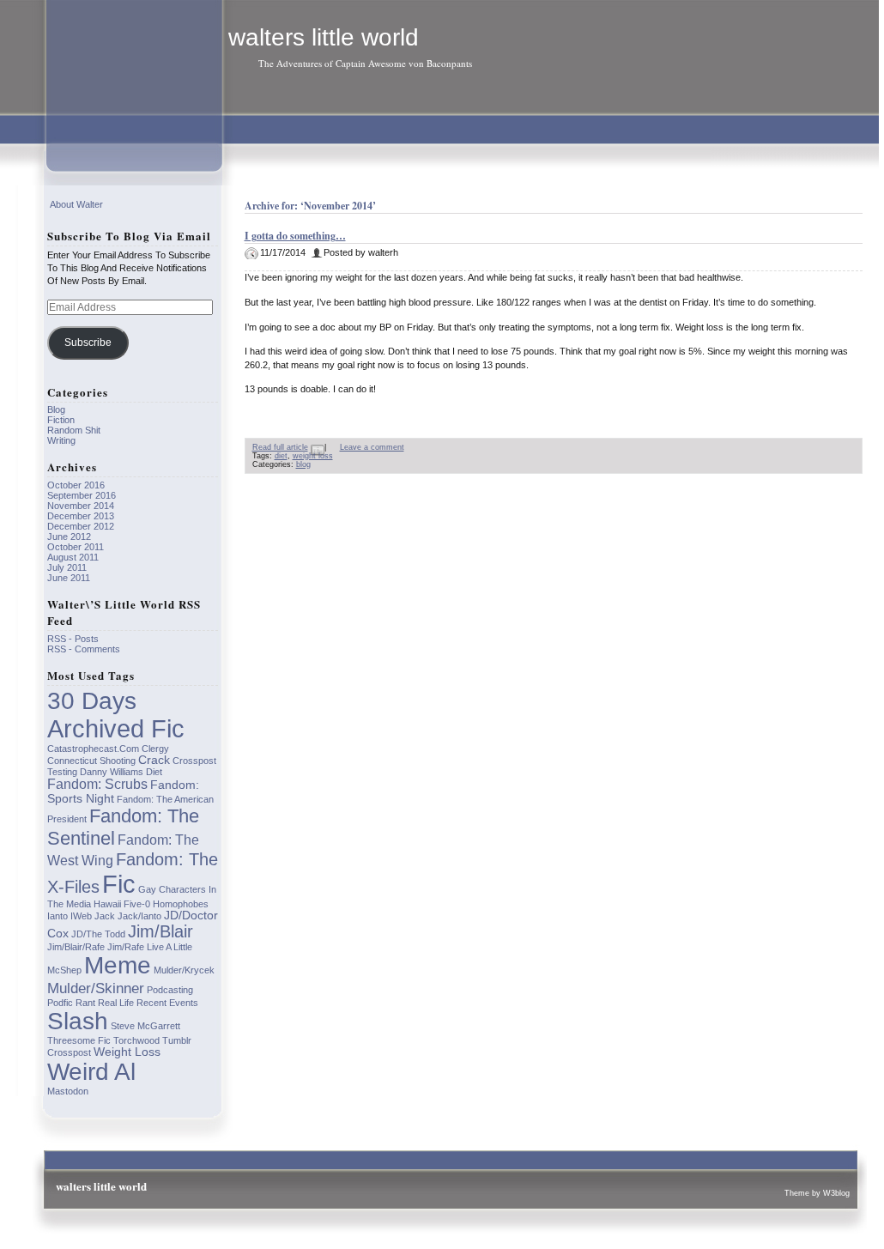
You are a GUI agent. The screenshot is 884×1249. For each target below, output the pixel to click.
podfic (60, 1002)
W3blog (836, 1193)
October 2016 (76, 485)
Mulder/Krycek (184, 970)
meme (117, 965)
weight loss (313, 456)
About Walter (76, 204)
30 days (91, 701)
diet (281, 456)
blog (303, 464)
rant (85, 1002)
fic (119, 884)
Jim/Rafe (125, 947)
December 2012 (80, 526)
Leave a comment (372, 447)
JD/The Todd (98, 934)
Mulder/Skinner (95, 988)
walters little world (323, 37)
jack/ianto (139, 916)
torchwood (136, 1040)
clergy (155, 748)
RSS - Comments (83, 649)
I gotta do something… (295, 235)
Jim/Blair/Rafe (76, 947)
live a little (169, 947)
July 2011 (67, 567)
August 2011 (73, 557)
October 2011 (75, 547)
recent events (167, 1002)
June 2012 (69, 536)
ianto (57, 916)
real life (116, 1002)
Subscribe (88, 343)
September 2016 (81, 495)
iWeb (81, 916)
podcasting (170, 990)
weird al (91, 1071)
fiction (61, 420)
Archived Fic (116, 729)
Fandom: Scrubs (97, 784)
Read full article (280, 447)
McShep (64, 970)
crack (154, 760)
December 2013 (80, 516)
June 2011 (68, 578)
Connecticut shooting (91, 760)
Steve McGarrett (145, 1026)
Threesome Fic (79, 1040)
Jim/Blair (160, 931)
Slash (77, 1021)
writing (61, 440)
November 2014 (80, 505)
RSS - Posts (73, 639)
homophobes (181, 904)
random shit (73, 430)
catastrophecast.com (93, 748)
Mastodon (67, 1091)
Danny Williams (111, 772)
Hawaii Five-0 (122, 904)
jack (104, 916)
